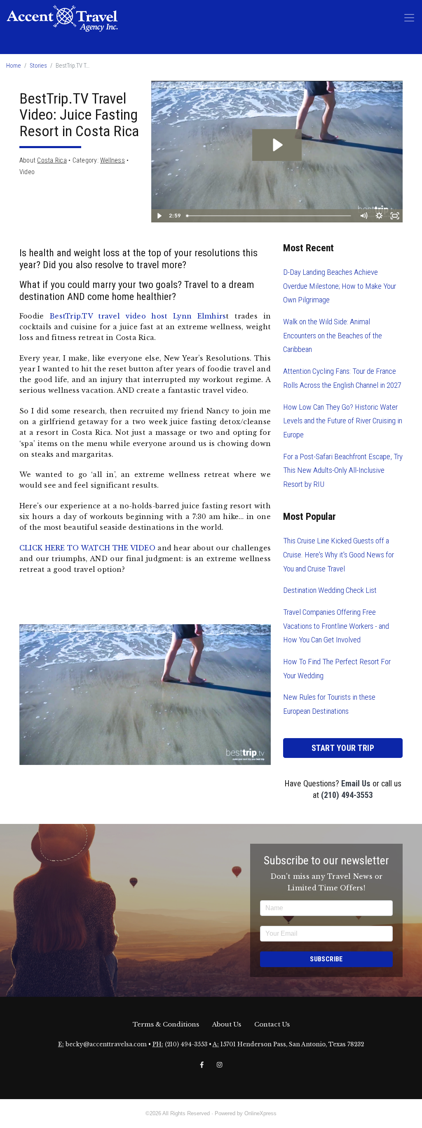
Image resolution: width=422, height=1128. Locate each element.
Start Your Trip (343, 748)
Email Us (355, 783)
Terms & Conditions (166, 1024)
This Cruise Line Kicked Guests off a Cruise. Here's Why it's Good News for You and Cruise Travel (338, 554)
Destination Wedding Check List (330, 590)
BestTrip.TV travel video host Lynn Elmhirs (137, 316)
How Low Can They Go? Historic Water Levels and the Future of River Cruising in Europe (342, 420)
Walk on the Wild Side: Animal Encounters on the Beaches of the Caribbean (332, 335)
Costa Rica (51, 160)
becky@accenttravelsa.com (106, 1044)
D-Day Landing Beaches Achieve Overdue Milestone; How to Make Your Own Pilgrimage (339, 285)
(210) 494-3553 (347, 795)
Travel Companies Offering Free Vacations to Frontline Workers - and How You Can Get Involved (336, 625)
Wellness (112, 160)
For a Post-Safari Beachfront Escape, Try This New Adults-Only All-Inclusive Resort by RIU (343, 470)
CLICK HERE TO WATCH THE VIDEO (87, 548)
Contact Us (272, 1024)
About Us (226, 1024)
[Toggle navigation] (409, 18)
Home (13, 65)
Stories (38, 65)
